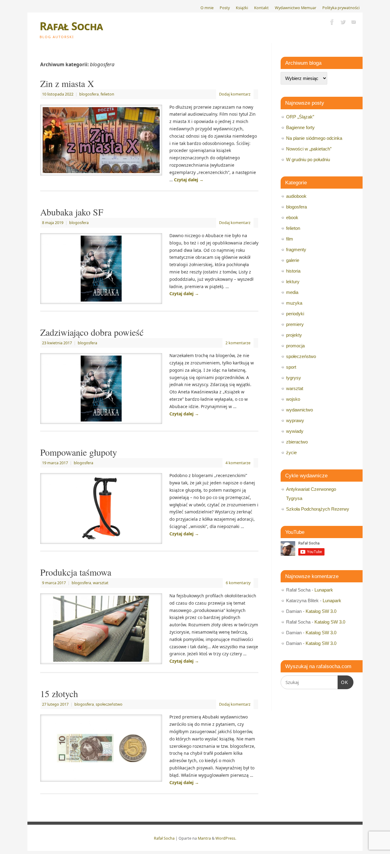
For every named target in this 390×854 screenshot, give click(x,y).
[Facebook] (332, 22)
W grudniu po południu (308, 159)
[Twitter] (342, 22)
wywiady (294, 431)
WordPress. (225, 838)
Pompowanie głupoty (78, 452)
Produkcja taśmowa (75, 572)
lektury (293, 281)
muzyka (294, 303)
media (292, 292)
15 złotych (59, 693)
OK (343, 682)
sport (291, 367)
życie (291, 452)
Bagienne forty (300, 127)
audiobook (296, 196)
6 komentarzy (238, 582)
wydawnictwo (299, 409)
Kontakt (261, 7)
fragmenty (296, 249)
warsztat (100, 582)
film (289, 238)
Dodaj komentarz (234, 94)
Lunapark (323, 589)
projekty (294, 335)
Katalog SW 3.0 (321, 611)
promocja (295, 345)
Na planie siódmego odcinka (314, 138)
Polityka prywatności (341, 7)
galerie (292, 260)
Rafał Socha (71, 26)
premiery (295, 324)
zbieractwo (297, 441)
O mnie (207, 7)
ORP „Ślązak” (300, 116)
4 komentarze (237, 462)
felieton (107, 94)
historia (293, 270)
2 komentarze (237, 343)
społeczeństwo (109, 704)
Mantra (204, 838)
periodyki (295, 313)
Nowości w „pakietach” (309, 148)
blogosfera (89, 94)
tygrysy (293, 377)
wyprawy (295, 420)
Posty (225, 7)
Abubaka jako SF (71, 212)
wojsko (293, 399)
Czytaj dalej (189, 180)
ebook (292, 217)
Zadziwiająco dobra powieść (92, 332)
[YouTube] (353, 22)
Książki (242, 7)
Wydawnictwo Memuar (295, 7)
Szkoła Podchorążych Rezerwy (317, 509)
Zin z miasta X (67, 83)
